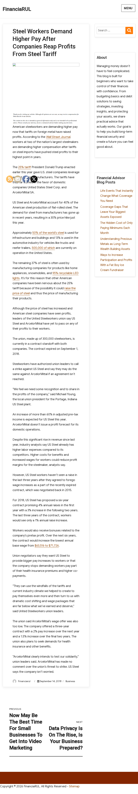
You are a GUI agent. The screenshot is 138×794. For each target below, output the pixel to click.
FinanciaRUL (17, 9)
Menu (128, 8)
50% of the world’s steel (48, 233)
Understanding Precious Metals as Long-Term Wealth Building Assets (116, 244)
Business (70, 681)
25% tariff (24, 167)
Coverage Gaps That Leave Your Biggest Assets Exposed (114, 212)
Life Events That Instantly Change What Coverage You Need (116, 196)
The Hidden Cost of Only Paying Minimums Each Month (116, 228)
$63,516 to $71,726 (47, 545)
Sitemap (74, 786)
